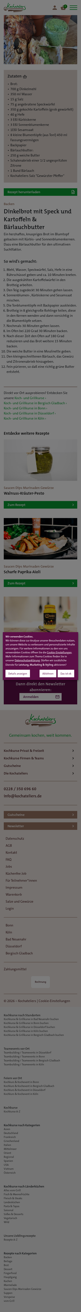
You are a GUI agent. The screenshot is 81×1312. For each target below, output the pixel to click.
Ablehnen (47, 673)
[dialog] (40, 656)
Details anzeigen (17, 673)
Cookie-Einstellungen (59, 652)
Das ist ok (65, 673)
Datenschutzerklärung (27, 660)
